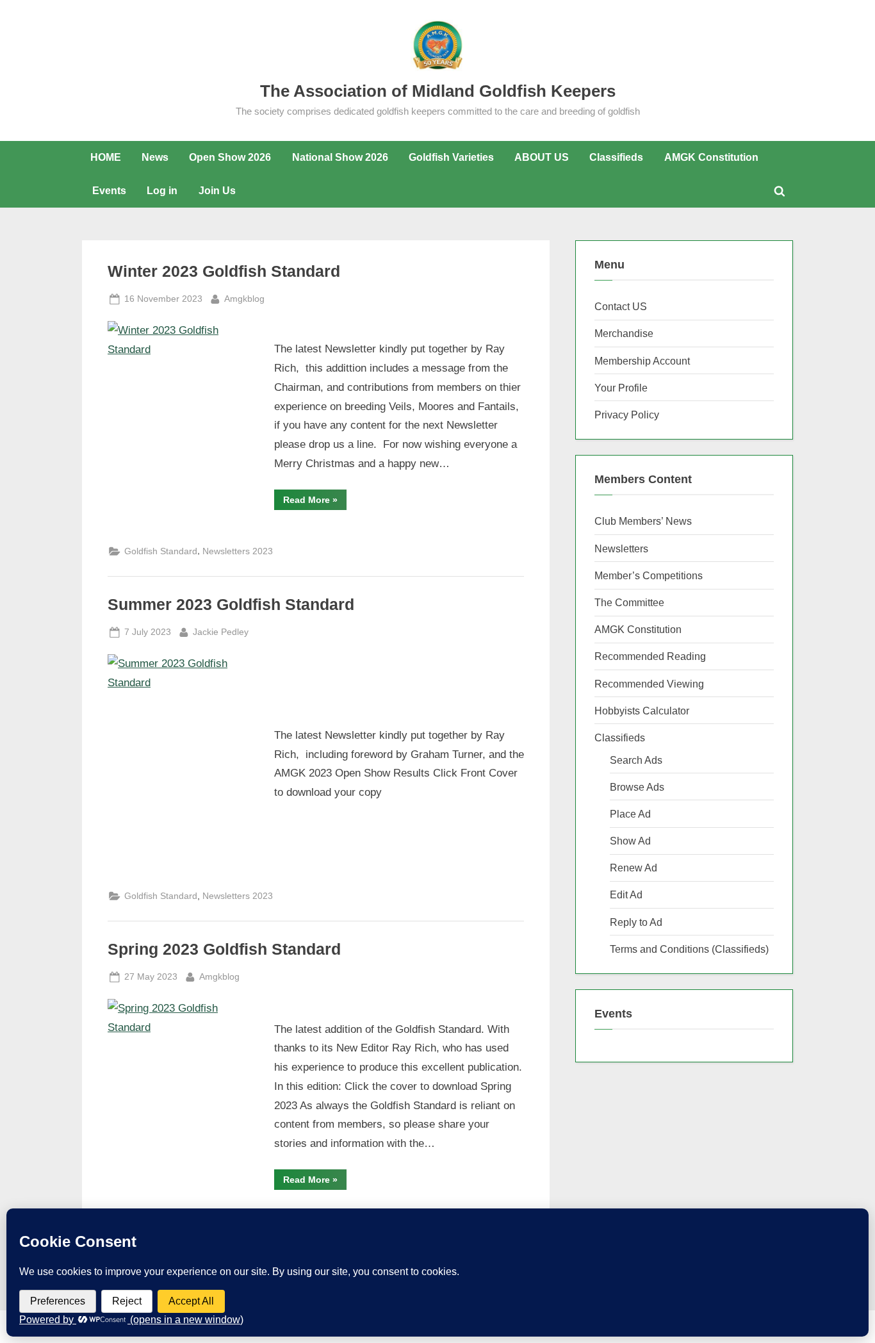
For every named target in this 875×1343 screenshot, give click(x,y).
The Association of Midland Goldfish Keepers (438, 91)
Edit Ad (626, 894)
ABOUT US (541, 157)
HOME (105, 157)
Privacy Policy (626, 414)
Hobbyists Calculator (641, 710)
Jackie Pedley (221, 631)
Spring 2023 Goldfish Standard (224, 949)
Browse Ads (637, 787)
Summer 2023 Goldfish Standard (231, 604)
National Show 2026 (340, 157)
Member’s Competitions (648, 575)
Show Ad (630, 840)
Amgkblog (244, 298)
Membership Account (642, 361)
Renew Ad (633, 867)
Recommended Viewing (649, 683)
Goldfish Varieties (451, 157)
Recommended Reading (650, 656)
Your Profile (621, 387)
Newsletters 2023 (237, 551)
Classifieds (616, 157)
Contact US (620, 306)
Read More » (315, 502)
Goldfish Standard (160, 551)
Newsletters (621, 548)
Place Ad (630, 814)
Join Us (217, 190)
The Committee (629, 602)
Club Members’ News (643, 521)
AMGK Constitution (711, 157)
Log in (162, 190)
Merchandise (623, 333)
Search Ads (636, 760)
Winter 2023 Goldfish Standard (224, 271)
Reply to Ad (636, 922)
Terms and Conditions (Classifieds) (689, 949)
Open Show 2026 (230, 157)
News (155, 157)
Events (109, 190)
